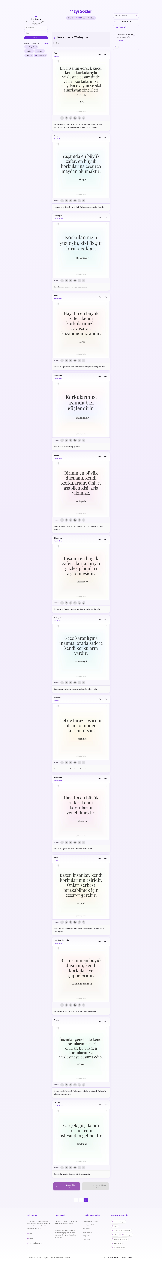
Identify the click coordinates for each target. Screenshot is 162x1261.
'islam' (116, 1226)
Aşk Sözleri (88, 1225)
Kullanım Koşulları (57, 1257)
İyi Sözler (83, 11)
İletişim (67, 1257)
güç (86, 1228)
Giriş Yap (36, 38)
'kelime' (116, 1235)
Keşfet (31, 1238)
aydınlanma (57, 621)
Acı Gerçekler (32, 47)
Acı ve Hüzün (41, 55)
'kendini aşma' (127, 1235)
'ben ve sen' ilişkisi (119, 1222)
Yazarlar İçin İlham (35, 1243)
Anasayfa (32, 1257)
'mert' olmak (117, 1243)
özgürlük (88, 1232)
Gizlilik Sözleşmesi (43, 1257)
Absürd (29, 51)
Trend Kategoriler (126, 21)
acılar (29, 55)
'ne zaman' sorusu (119, 1248)
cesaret (56, 56)
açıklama (40, 51)
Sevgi (87, 1236)
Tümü (46, 43)
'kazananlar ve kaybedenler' (122, 1230)
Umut (87, 1239)
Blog (30, 1233)
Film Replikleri (58, 139)
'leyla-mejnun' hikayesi (120, 1239)
